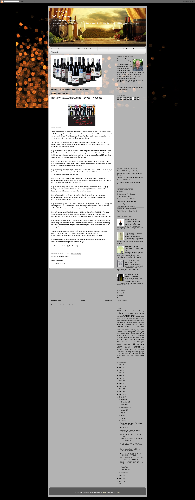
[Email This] (72, 254)
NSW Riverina (123, 335)
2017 (121, 381)
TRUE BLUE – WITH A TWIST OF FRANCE (132, 275)
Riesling (137, 339)
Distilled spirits (125, 320)
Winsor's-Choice (122, 300)
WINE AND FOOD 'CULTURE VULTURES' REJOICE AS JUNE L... (131, 444)
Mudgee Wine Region (136, 331)
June (122, 415)
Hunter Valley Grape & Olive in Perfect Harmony (130, 449)
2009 (121, 478)
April (122, 421)
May (122, 418)
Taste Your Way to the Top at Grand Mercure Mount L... (131, 423)
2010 (121, 476)
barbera (130, 311)
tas (135, 349)
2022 (121, 373)
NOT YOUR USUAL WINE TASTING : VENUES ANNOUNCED (131, 458)
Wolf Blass (130, 355)
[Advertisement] (81, 284)
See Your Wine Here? (127, 49)
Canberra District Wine (135, 313)
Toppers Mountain (131, 219)
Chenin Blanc (140, 316)
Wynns (137, 355)
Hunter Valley (124, 324)
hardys (135, 322)
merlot (133, 329)
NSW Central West (137, 333)
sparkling (120, 349)
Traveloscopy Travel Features (126, 201)
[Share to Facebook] (78, 254)
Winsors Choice (121, 355)
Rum (135, 341)
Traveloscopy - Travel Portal (126, 199)
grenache (129, 322)
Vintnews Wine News (61, 14)
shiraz (137, 346)
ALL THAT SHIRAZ (126, 427)
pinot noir (124, 339)
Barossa (135, 311)
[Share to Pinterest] (80, 254)
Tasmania (140, 349)
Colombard (129, 318)
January (123, 472)
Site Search (103, 49)
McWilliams (125, 329)
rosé (118, 342)
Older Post (107, 301)
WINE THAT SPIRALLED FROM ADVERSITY (133, 261)
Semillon (128, 347)
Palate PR (120, 191)
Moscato (125, 331)
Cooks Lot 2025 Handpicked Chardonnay (130, 177)
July (122, 412)
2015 (121, 386)
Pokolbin (131, 339)
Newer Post (56, 301)
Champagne (120, 316)
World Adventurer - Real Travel (127, 211)
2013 (121, 391)
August (123, 410)
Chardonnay (129, 316)
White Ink (120, 353)
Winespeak (54, 52)
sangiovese (127, 344)
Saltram (119, 344)
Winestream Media (62, 256)
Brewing (141, 311)
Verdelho (128, 351)
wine (126, 353)
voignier (141, 351)
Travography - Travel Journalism (127, 204)
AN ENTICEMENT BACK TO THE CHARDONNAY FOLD (131, 454)
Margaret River (122, 327)
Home (53, 49)
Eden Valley (136, 320)
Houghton (141, 322)
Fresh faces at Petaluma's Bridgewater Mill (133, 234)
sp (143, 347)
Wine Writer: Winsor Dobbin (126, 206)
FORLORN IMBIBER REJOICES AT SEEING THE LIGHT (134, 248)
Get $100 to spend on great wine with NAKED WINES (70, 89)
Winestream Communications (126, 208)
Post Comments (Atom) (67, 305)
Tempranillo (120, 351)
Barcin (104, 492)
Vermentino (135, 351)
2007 (121, 484)
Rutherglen (140, 342)
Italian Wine (135, 324)
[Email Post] (68, 253)
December (124, 399)
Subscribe (113, 49)
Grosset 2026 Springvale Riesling (127, 171)
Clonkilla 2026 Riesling (124, 180)
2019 (121, 378)
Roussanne (130, 341)
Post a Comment (59, 264)
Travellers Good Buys (124, 196)
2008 (121, 481)
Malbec (142, 325)
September (124, 407)
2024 (121, 367)
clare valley (121, 318)
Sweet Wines (129, 349)
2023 (121, 370)
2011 (120, 397)
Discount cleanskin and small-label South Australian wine (77, 49)
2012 (121, 394)
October (123, 404)
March (123, 467)
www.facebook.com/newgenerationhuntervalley (67, 242)
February (124, 469)
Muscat (118, 333)
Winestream (121, 298)
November (124, 402)
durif (131, 320)
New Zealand (125, 333)
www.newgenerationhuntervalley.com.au (72, 157)
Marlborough (133, 327)
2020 (121, 375)
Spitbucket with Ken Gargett (126, 194)
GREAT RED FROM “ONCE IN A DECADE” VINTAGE (130, 431)
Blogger (117, 492)
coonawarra (137, 318)
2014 (121, 389)
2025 (121, 365)
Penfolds (136, 337)
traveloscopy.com (122, 89)
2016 (121, 383)
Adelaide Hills (122, 311)
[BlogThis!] (74, 254)
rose (142, 339)
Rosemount (124, 342)
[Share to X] (76, 254)
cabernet (121, 313)
